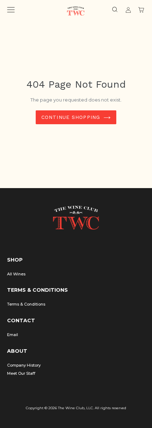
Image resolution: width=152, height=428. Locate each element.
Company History (24, 365)
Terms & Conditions (26, 304)
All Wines (16, 273)
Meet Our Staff (21, 373)
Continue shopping (70, 117)
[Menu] (11, 11)
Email (12, 334)
